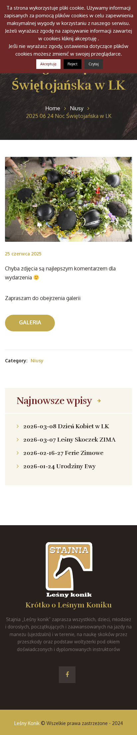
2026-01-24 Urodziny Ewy (59, 466)
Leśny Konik (27, 723)
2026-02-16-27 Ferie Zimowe (63, 453)
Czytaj (93, 64)
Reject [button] (72, 64)
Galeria (30, 322)
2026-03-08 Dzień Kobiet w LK (66, 426)
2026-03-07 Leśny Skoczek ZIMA (69, 439)
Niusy (37, 360)
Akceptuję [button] (48, 64)
